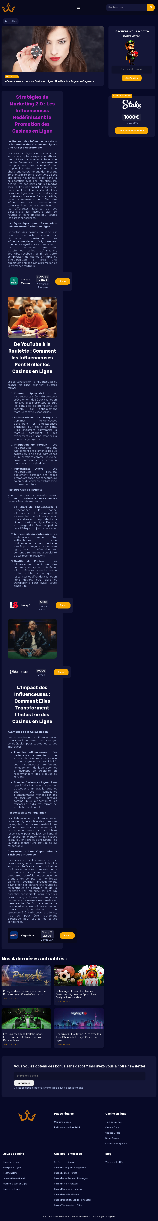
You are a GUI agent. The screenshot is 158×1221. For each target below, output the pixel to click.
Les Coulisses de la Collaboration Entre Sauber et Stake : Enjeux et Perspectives (24, 1037)
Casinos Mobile (112, 1133)
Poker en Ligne (10, 1173)
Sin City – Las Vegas (64, 1162)
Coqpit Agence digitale (103, 1216)
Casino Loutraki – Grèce (65, 1173)
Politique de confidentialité (67, 1127)
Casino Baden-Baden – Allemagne (71, 1178)
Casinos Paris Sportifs (116, 1143)
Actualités (11, 21)
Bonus (63, 281)
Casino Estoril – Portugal (66, 1183)
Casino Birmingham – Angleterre (70, 1167)
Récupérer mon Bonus (131, 130)
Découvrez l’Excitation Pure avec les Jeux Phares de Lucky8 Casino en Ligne (78, 1037)
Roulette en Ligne (11, 1162)
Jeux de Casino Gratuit (14, 1178)
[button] (78, 7)
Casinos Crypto (112, 1127)
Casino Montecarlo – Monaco (68, 1189)
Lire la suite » (10, 998)
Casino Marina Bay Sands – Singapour (72, 1200)
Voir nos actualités (114, 1162)
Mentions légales (62, 1122)
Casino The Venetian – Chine (68, 1205)
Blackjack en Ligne (12, 1167)
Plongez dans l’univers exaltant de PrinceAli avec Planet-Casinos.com (24, 993)
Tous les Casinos (113, 1122)
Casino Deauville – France (66, 1194)
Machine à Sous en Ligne (15, 1183)
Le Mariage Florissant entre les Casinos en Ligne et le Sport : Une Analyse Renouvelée (76, 994)
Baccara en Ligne (11, 1189)
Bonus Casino (112, 1138)
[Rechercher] (151, 7)
